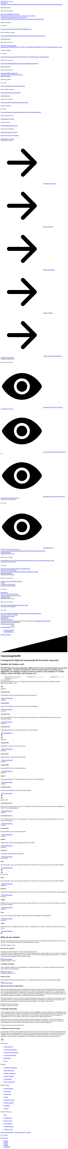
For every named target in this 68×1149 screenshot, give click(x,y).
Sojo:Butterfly (4, 125)
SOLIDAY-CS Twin (7, 409)
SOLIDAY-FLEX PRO (13, 19)
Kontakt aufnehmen (6, 634)
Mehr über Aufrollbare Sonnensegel (10, 549)
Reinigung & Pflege (40, 36)
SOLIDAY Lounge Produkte (26, 621)
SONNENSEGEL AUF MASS (16, 47)
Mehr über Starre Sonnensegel (9, 570)
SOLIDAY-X (15, 17)
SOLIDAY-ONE (23, 19)
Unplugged (15, 125)
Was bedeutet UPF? (9, 630)
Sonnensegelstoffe (5, 36)
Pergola (3, 76)
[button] (5, 680)
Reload (10, 125)
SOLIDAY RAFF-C (6, 74)
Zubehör (32, 36)
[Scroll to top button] (2, 1039)
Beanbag (7, 132)
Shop (53, 4)
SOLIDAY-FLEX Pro (53, 496)
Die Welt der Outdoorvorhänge (9, 112)
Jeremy (23, 86)
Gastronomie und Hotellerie (11, 1052)
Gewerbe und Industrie (10, 1055)
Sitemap (28, 1132)
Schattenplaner (59, 4)
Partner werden (8, 1121)
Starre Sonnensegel (19, 4)
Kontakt (16, 1132)
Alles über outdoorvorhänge (8, 102)
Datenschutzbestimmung (7, 1132)
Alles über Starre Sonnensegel (8, 45)
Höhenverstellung (18, 36)
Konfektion (7, 1105)
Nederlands (7, 1147)
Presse (5, 1061)
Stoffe (2, 119)
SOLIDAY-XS (23, 17)
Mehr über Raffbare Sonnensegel (9, 594)
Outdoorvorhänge (40, 4)
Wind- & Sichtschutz (9, 1082)
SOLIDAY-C (12, 16)
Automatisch (5, 16)
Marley (27, 29)
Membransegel (4, 47)
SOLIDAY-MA (32, 19)
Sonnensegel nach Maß (7, 568)
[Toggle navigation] (13, 626)
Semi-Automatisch (48, 452)
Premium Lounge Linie (7, 619)
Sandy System (50, 560)
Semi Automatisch (7, 17)
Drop (14, 132)
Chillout (3, 132)
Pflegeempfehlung (9, 631)
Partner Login (9, 1129)
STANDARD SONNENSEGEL (34, 47)
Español (6, 1145)
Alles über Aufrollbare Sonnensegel (10, 14)
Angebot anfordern (9, 1126)
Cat (16, 132)
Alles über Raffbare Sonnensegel (9, 73)
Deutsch (6, 1141)
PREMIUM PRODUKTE (8, 359)
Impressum (22, 1132)
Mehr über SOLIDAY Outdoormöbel (10, 622)
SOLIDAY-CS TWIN (29, 16)
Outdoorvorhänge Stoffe (21, 102)
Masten (12, 36)
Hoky (11, 132)
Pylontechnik (26, 36)
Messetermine (7, 1058)
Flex (30, 29)
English (6, 1142)
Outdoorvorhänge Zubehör (34, 112)
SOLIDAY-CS (19, 16)
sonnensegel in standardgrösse (41, 57)
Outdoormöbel (48, 4)
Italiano (6, 1144)
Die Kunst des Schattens (10, 1049)
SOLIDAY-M (40, 19)
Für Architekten (8, 1123)
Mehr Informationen (7, 698)
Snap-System (7, 1094)
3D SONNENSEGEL (49, 47)
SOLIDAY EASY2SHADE (8, 499)
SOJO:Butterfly (5, 621)
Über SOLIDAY (8, 1046)
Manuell (4, 19)
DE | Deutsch (4, 1138)
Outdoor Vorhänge (48, 313)
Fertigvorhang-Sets (22, 112)
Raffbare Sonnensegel (29, 4)
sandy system (58, 47)
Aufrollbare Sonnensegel (7, 4)
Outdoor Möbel (47, 356)
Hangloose (7, 76)
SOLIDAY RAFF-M (17, 74)
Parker (19, 86)
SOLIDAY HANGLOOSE (8, 584)
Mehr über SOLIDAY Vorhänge (9, 615)
